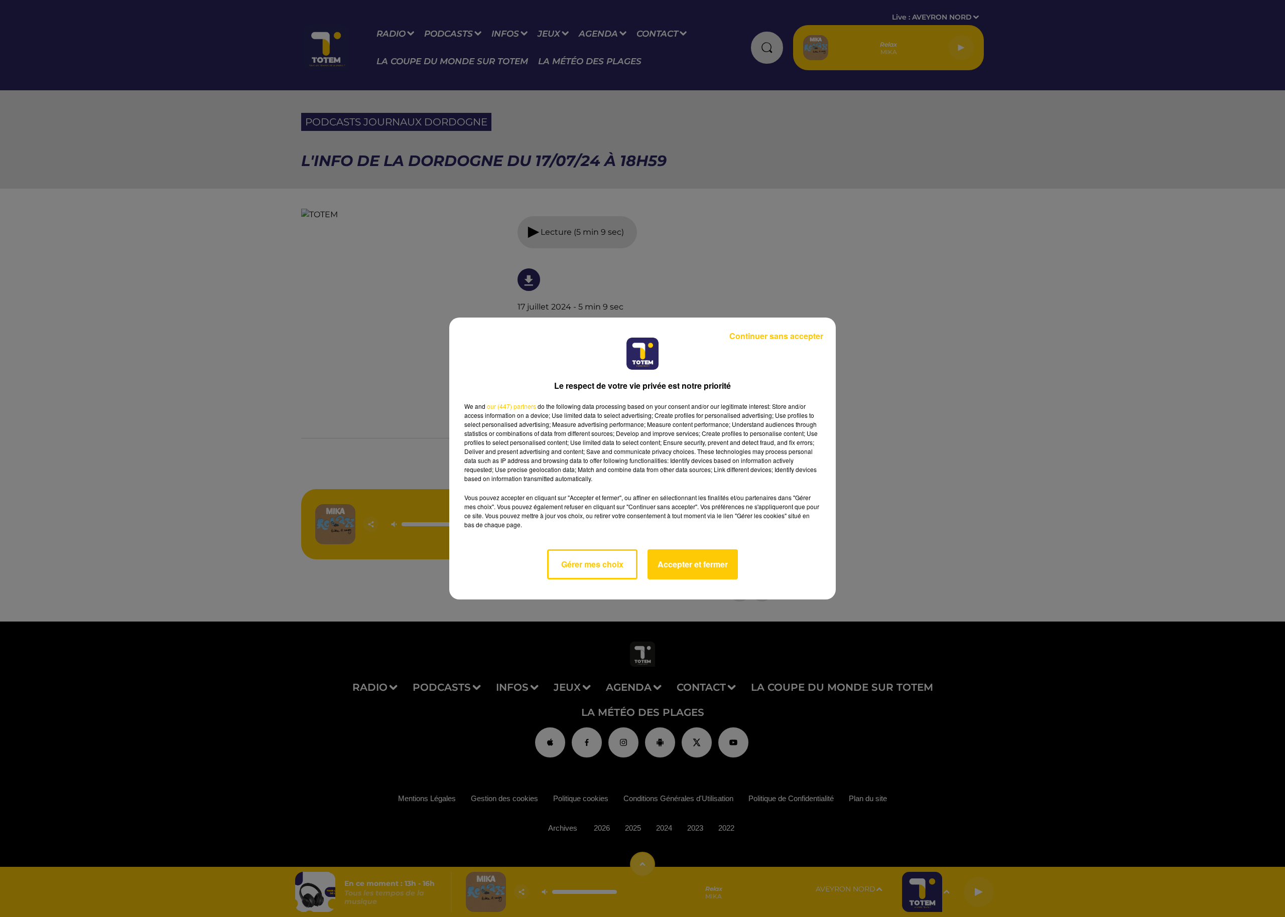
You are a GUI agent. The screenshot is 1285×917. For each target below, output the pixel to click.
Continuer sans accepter (776, 336)
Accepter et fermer (693, 564)
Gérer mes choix (592, 564)
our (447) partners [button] (511, 406)
